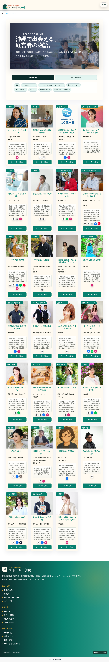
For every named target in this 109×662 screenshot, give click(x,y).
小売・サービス (72, 85)
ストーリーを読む (17, 162)
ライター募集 (9, 615)
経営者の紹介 (9, 590)
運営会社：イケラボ (100, 652)
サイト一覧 (8, 601)
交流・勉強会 (9, 640)
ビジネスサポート (28, 85)
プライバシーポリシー (54, 659)
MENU (104, 4)
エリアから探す (76, 77)
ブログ (6, 594)
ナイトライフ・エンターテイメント (51, 85)
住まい (32, 89)
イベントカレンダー (11, 597)
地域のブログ (9, 636)
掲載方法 (7, 611)
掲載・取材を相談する (12, 644)
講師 (17, 85)
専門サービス (44, 89)
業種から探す (33, 77)
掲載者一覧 (8, 633)
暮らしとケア (20, 89)
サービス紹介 (9, 622)
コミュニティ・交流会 (61, 89)
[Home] (2, 14)
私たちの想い (9, 619)
